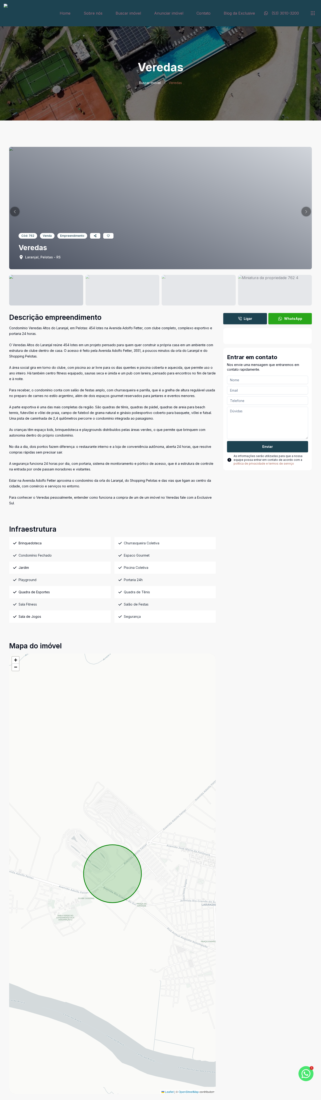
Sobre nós (93, 13)
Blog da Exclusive (239, 13)
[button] (15, 211)
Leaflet (169, 1092)
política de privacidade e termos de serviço (264, 463)
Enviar (267, 447)
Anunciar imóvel (168, 13)
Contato (203, 13)
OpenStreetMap (189, 1092)
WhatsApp (293, 319)
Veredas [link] (175, 83)
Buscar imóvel (128, 13)
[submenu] (312, 13)
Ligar (248, 319)
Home (65, 13)
